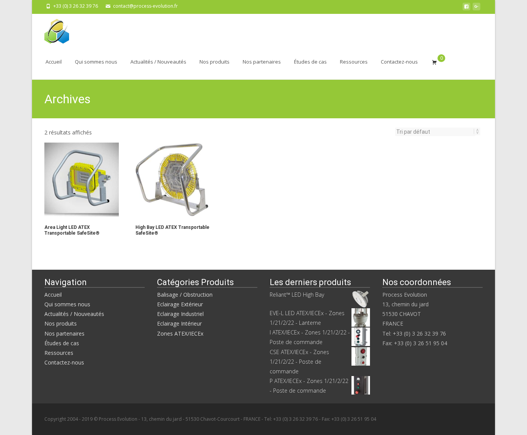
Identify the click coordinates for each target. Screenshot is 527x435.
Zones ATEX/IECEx (180, 333)
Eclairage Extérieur (180, 304)
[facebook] (466, 8)
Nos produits (214, 61)
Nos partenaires (262, 61)
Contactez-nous (399, 61)
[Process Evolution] (50, 29)
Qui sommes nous (96, 61)
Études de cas (310, 61)
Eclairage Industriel (180, 313)
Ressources (354, 61)
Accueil (54, 61)
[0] (434, 62)
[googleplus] (476, 8)
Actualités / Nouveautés (158, 61)
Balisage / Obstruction (185, 294)
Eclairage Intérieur (179, 323)
